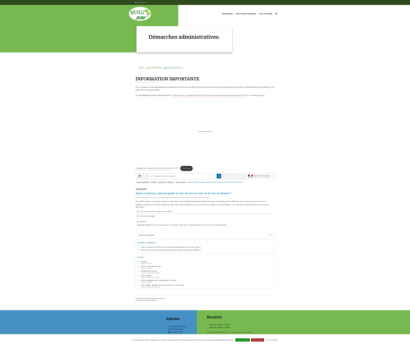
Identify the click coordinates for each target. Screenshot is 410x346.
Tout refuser (257, 340)
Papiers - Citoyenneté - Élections (162, 182)
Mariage (144, 262)
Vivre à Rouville (265, 14)
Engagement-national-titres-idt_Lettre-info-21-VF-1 (157, 168)
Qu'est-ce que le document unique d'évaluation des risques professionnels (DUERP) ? (171, 250)
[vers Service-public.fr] (259, 176)
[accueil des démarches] (139, 175)
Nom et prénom (181, 182)
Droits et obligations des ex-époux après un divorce (159, 280)
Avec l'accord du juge (147, 216)
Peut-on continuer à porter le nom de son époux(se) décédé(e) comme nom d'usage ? (171, 247)
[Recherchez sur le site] (274, 13)
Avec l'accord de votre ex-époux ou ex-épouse (155, 211)
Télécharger (186, 168)
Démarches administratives (172, 67)
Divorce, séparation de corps (151, 266)
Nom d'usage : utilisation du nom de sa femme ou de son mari (162, 285)
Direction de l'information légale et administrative (151, 298)
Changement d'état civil (149, 271)
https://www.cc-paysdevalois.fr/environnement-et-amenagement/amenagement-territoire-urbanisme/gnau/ (218, 95)
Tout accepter (242, 340)
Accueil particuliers (142, 182)
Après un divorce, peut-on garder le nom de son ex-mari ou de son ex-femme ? (216, 182)
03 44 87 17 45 (141, 2)
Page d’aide (235, 332)
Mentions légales (247, 332)
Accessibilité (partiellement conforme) (218, 332)
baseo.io (154, 300)
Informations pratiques (246, 14)
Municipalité (227, 14)
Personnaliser (272, 340)
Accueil (141, 67)
